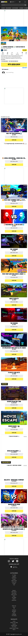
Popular (14, 624)
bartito (14, 505)
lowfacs (15, 452)
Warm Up (14, 605)
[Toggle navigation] (25, 2)
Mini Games (5, 61)
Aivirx (14, 373)
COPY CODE (14, 140)
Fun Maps (14, 597)
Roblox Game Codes (14, 628)
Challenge (14, 614)
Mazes (14, 598)
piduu (14, 134)
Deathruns (9, 8)
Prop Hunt (14, 582)
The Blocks (14, 615)
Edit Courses (15, 8)
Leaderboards (14, 625)
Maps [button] (13, 2)
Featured (14, 610)
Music (14, 596)
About (14, 629)
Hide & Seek (14, 580)
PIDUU (14, 275)
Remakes (14, 611)
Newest (14, 590)
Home (4, 8)
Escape (14, 583)
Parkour (21, 8)
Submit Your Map (14, 622)
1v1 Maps (14, 575)
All (14, 608)
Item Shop (14, 626)
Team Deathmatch (14, 61)
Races (14, 607)
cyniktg (5, 50)
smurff (14, 481)
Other (14, 612)
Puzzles (14, 579)
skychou (15, 402)
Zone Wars (14, 593)
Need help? (24, 67)
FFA (14, 584)
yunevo (14, 427)
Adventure (14, 600)
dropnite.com (18, 634)
